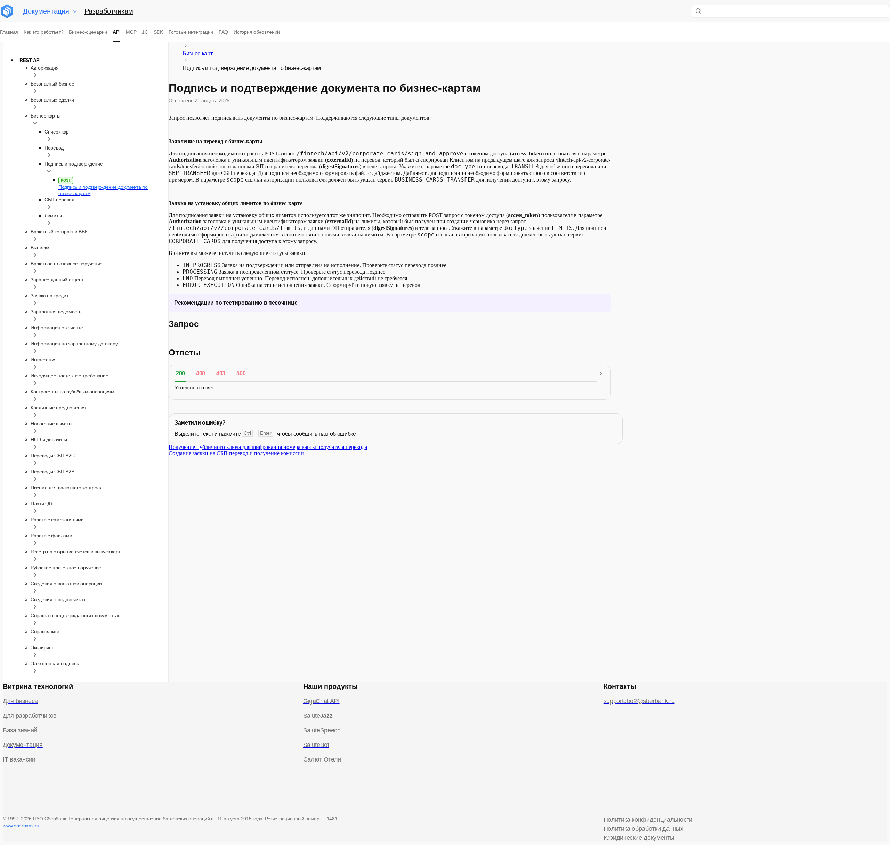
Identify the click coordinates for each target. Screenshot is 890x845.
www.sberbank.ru (21, 825)
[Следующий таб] (601, 373)
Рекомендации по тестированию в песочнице (235, 303)
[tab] (180, 373)
